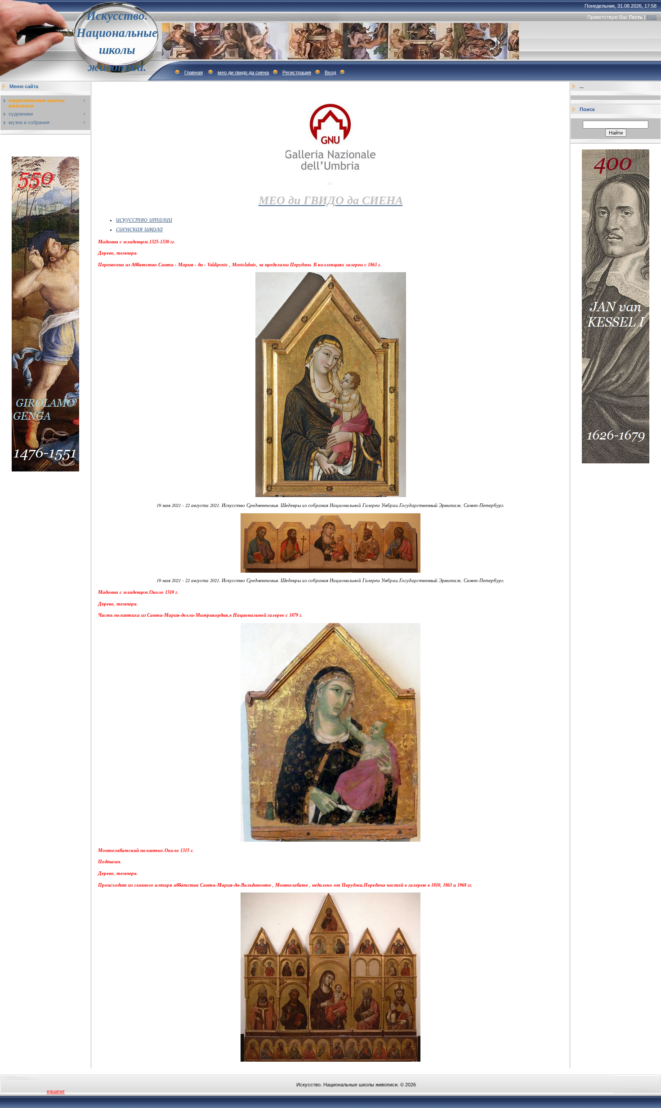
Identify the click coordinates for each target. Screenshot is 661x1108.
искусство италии (144, 219)
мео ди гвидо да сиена (243, 72)
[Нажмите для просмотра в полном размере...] (330, 495)
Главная (193, 72)
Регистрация (296, 72)
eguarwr (56, 1091)
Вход (330, 72)
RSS (652, 17)
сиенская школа (139, 228)
